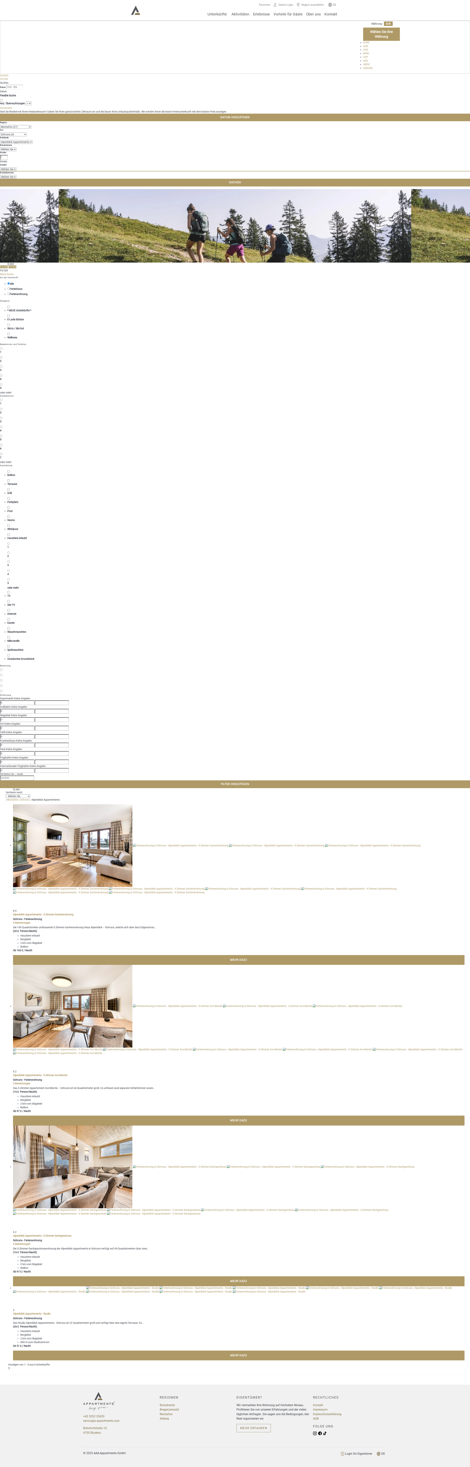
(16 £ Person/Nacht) (25, 1091)
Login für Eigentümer (358, 1453)
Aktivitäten (240, 14)
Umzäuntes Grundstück (20, 658)
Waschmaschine (16, 631)
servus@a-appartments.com (101, 1421)
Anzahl (3, 165)
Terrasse (12, 484)
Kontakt (330, 14)
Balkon (11, 474)
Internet (11, 613)
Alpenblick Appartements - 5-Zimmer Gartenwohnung (43, 914)
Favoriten (264, 4)
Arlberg (164, 1418)
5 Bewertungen (21, 1083)
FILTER (4, 79)
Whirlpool (12, 529)
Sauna (11, 520)
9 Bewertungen (21, 922)
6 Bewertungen (21, 1243)
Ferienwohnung (19, 294)
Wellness (12, 337)
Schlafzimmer (7, 173)
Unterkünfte (217, 14)
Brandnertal (167, 1405)
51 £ (19, 1345)
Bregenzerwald (169, 1409)
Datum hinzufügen (235, 117)
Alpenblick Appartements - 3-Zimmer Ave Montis (40, 1075)
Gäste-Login (286, 4)
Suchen (4, 75)
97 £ (19, 1111)
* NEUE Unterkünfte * (19, 310)
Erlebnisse (261, 14)
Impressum (320, 1409)
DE (383, 1453)
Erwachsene (6, 145)
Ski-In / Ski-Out (15, 328)
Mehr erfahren (253, 1428)
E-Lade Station (15, 319)
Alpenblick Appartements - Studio (32, 1313)
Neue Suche (6, 274)
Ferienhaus (16, 288)
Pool (9, 511)
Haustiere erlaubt (17, 538)
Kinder (3, 152)
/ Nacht (28, 950)
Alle (12, 283)
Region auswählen (312, 4)
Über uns (313, 14)
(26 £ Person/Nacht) (25, 1326)
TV (8, 595)
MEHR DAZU (238, 960)
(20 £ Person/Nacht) (25, 931)
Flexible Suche (8, 95)
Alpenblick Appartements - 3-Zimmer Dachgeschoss (42, 1235)
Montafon (166, 1414)
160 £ (20, 950)
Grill (9, 493)
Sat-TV (11, 604)
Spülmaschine (15, 649)
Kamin (11, 622)
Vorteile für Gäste (288, 14)
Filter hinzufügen (235, 784)
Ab (14, 950)
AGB (316, 1418)
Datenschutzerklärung (327, 1414)
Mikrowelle (13, 640)
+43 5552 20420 (93, 1416)
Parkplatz (12, 502)
